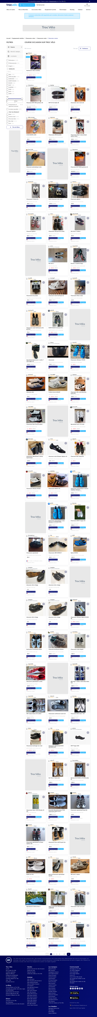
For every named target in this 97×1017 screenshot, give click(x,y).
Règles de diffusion (10, 973)
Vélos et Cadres (10, 9)
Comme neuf (14, 116)
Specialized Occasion (53, 999)
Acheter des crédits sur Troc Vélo (34, 973)
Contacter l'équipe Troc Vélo (12, 978)
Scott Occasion (51, 996)
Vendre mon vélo (31, 970)
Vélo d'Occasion (30, 979)
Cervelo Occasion (52, 977)
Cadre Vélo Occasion (31, 1002)
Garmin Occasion (52, 981)
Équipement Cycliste (50, 9)
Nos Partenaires (9, 1002)
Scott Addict (51, 1011)
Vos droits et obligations (11, 977)
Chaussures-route (41, 38)
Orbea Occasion (52, 990)
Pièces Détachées (23, 9)
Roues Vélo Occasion (32, 998)
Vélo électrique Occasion (32, 987)
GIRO (11, 93)
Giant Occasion (51, 983)
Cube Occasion (51, 978)
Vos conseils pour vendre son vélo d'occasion (77, 982)
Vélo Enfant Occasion (32, 995)
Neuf (12, 114)
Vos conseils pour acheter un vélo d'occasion (77, 979)
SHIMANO (13, 79)
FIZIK (11, 89)
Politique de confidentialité (12, 975)
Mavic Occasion (51, 988)
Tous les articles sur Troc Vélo (12, 987)
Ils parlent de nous (10, 981)
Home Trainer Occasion (32, 1005)
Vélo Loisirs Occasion (32, 990)
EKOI (11, 91)
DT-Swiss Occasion (52, 980)
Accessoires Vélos (36, 9)
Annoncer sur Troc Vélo (11, 1000)
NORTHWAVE (14, 81)
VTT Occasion (30, 985)
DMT (11, 85)
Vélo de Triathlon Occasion (33, 984)
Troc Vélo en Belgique (75, 970)
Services (88, 9)
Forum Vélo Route (74, 972)
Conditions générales (10, 972)
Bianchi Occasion (52, 968)
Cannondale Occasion (53, 973)
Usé (11, 123)
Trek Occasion (51, 1001)
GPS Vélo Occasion (31, 1003)
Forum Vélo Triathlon (74, 973)
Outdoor (80, 9)
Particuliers (13, 60)
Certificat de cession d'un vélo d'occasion (15, 1004)
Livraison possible (15, 109)
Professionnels (14, 63)
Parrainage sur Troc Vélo (75, 968)
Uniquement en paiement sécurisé (16, 105)
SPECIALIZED (14, 76)
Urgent (11, 66)
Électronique (63, 9)
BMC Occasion (51, 970)
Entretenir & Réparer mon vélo (13, 995)
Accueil (8, 38)
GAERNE (12, 87)
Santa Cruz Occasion (53, 994)
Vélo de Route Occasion (32, 982)
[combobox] (15, 56)
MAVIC (12, 83)
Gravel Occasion (30, 989)
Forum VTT (72, 975)
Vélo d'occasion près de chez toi (34, 980)
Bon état (13, 121)
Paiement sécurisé (31, 972)
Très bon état (14, 119)
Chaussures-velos (30, 38)
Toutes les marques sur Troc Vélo (56, 1003)
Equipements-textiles (18, 38)
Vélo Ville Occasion (31, 992)
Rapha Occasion (52, 993)
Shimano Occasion (52, 998)
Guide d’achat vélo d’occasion (12, 992)
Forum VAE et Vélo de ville (76, 977)
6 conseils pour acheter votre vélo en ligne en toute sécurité (15, 989)
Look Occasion (51, 986)
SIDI (11, 74)
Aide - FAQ (8, 980)
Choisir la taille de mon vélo (12, 993)
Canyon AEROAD (52, 1013)
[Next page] (68, 954)
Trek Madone (51, 1010)
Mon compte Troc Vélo (11, 970)
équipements (53, 1)
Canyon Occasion (52, 975)
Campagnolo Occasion (53, 972)
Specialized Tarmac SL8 (53, 1008)
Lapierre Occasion (52, 985)
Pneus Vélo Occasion (32, 1000)
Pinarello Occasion (52, 991)
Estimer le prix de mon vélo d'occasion (36, 968)
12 (64, 954)
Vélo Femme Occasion (32, 997)
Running (72, 9)
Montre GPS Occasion (32, 993)
